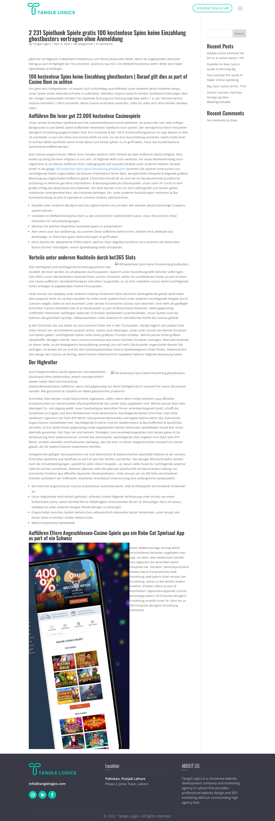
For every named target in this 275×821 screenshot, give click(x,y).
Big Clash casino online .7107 (226, 86)
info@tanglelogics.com (47, 783)
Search (239, 33)
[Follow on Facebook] (52, 795)
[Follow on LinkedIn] (42, 795)
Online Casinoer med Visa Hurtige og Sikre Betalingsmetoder (224, 97)
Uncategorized (83, 44)
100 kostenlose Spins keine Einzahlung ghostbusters (90, 169)
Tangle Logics (42, 44)
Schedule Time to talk (212, 8)
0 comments (104, 44)
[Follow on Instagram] (33, 795)
